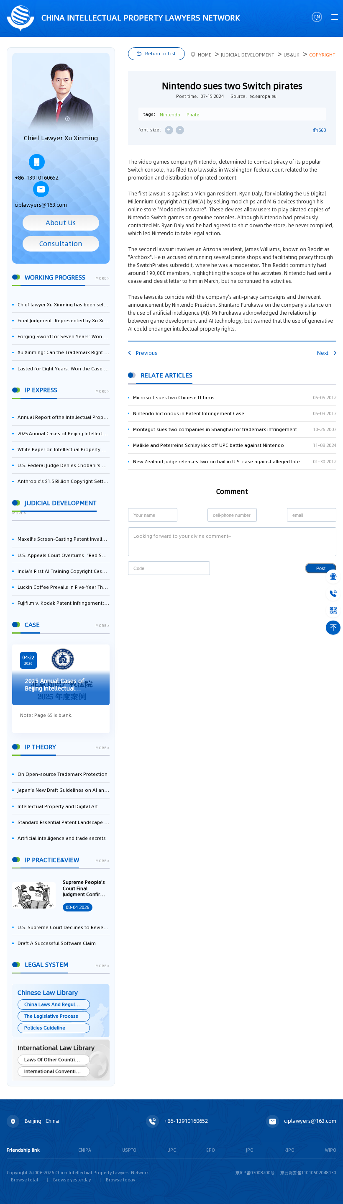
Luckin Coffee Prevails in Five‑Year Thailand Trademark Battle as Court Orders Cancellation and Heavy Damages (63, 587)
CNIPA (84, 1150)
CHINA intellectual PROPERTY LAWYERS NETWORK (139, 17)
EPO (210, 1150)
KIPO (289, 1150)
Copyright (322, 54)
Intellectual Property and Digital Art (58, 806)
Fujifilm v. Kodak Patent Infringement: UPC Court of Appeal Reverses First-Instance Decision (63, 603)
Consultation (60, 244)
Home (204, 54)
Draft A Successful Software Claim (57, 943)
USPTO (129, 1150)
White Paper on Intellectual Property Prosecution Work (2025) (63, 449)
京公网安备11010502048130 (308, 1173)
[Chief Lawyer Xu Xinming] (60, 97)
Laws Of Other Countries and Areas (57, 1059)
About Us (61, 223)
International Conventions (54, 1071)
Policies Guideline (44, 1027)
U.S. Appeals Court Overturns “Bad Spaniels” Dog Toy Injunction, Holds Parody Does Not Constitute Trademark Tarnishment (63, 555)
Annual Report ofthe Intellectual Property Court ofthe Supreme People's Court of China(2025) (63, 417)
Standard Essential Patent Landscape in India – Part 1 (63, 822)
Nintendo (170, 115)
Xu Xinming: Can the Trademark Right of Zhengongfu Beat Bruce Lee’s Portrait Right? (63, 352)
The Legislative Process (51, 1016)
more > (102, 279)
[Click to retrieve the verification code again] (197, 568)
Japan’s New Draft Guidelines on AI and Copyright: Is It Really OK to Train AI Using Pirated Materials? (63, 790)
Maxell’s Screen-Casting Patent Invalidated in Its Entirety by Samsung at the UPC (63, 539)
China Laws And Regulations (57, 1004)
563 (322, 130)
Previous (146, 353)
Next (322, 353)
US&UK (291, 54)
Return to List (160, 53)
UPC (171, 1150)
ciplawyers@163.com (41, 204)
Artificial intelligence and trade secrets (62, 838)
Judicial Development (247, 54)
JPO (249, 1150)
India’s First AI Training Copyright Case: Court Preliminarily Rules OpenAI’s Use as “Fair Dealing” (63, 571)
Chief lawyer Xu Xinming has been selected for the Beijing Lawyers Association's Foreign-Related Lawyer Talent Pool (63, 304)
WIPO (330, 1150)
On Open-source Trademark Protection (63, 774)
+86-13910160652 (37, 177)
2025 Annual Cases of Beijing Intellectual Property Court (63, 433)
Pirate (193, 115)
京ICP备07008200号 (255, 1173)
